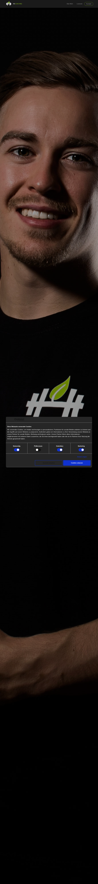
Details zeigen (82, 457)
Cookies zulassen (77, 463)
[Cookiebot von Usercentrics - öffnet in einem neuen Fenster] (15, 419)
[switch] (38, 449)
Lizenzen (79, 4)
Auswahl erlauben (49, 463)
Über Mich (70, 4)
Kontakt (88, 4)
